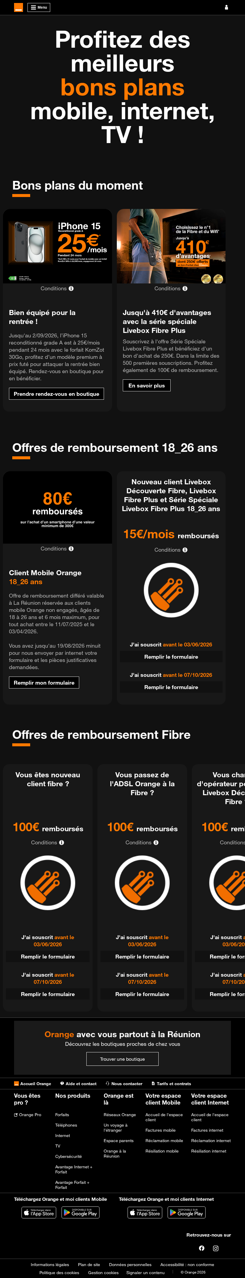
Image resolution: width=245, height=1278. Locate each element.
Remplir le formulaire (171, 656)
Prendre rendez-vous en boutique (56, 393)
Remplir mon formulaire (44, 682)
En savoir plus (146, 385)
